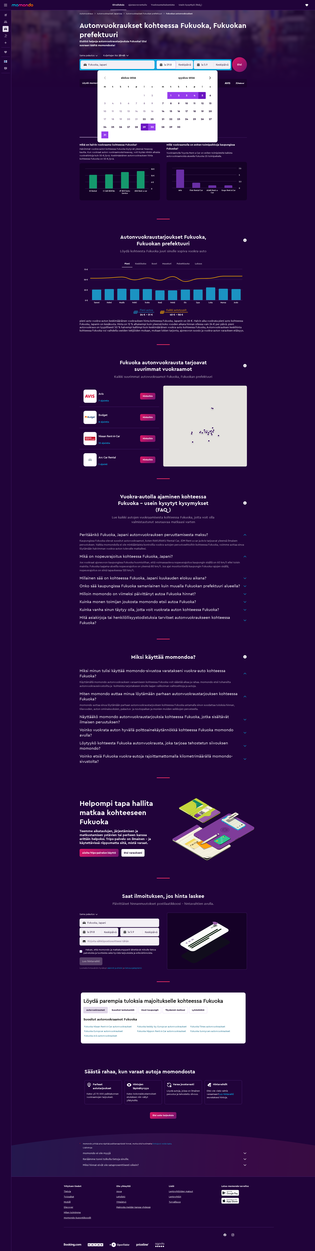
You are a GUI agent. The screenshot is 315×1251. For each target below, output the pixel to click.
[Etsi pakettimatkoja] (5, 36)
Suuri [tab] (154, 264)
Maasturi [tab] (166, 264)
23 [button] (152, 119)
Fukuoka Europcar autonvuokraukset (103, 1031)
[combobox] (89, 55)
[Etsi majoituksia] (5, 22)
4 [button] (113, 103)
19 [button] (120, 119)
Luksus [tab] (198, 264)
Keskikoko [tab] (140, 264)
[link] (147, 396)
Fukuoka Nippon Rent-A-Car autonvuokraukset (161, 1031)
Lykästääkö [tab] (198, 1010)
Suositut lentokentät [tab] (123, 1010)
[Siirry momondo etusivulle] (22, 5)
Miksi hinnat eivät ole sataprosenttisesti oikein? (111, 1165)
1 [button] (144, 95)
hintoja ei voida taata (162, 1144)
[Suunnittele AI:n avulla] (5, 42)
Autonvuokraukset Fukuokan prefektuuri (144, 14)
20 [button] (128, 119)
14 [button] (136, 111)
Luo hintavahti (226, 1094)
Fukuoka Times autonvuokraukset (207, 1027)
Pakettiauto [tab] (183, 264)
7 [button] (136, 103)
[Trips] (5, 52)
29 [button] (144, 127)
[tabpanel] (163, 175)
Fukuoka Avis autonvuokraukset (100, 1036)
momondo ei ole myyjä (97, 1153)
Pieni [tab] (127, 264)
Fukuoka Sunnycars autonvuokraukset (210, 1031)
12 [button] (120, 111)
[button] (5, 5)
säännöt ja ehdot (114, 968)
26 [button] (120, 127)
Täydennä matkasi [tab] (175, 1010)
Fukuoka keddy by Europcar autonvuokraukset (162, 1027)
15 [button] (144, 111)
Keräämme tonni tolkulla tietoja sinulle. (106, 1159)
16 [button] (152, 111)
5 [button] (120, 103)
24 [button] (104, 127)
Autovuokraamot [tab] (95, 1010)
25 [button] (112, 127)
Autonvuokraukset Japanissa (109, 14)
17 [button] (105, 119)
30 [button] (152, 127)
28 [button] (136, 127)
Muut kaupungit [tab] (149, 1010)
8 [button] (144, 103)
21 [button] (136, 119)
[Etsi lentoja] (5, 15)
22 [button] (144, 119)
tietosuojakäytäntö (133, 968)
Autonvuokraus (86, 14)
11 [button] (113, 111)
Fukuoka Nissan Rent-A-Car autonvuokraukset (108, 1027)
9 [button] (152, 103)
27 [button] (128, 127)
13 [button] (128, 111)
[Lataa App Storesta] (230, 1201)
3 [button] (105, 103)
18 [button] (113, 119)
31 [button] (105, 135)
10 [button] (105, 111)
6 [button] (128, 103)
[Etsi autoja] (5, 29)
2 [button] (152, 95)
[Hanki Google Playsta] (230, 1193)
